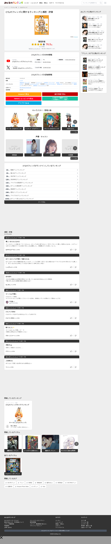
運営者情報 (33, 522)
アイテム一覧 (14, 7)
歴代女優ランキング (93, 18)
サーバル (27, 82)
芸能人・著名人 (43, 3)
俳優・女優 (99, 17)
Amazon (76, 37)
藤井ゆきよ (49, 482)
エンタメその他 (97, 72)
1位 (10, 303)
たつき (21, 80)
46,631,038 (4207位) (70, 59)
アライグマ (51, 82)
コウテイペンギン (34, 84)
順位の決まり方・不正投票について (14, 522)
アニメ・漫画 (14, 402)
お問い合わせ (8, 527)
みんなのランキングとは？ (11, 520)
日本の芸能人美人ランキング (96, 32)
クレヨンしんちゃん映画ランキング (98, 81)
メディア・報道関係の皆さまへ (38, 524)
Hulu (43, 486)
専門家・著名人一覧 (86, 525)
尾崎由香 (22, 82)
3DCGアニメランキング (34, 48)
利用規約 (6, 525)
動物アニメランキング (11, 290)
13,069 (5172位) (47, 67)
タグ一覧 (83, 520)
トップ (5, 7)
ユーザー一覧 (84, 524)
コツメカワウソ (42, 85)
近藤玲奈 (35, 85)
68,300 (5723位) (47, 62)
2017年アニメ (11, 482)
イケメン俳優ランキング (95, 25)
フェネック (39, 82)
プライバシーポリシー (36, 525)
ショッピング (34, 3)
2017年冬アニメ (71, 482)
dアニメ (35, 486)
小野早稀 (46, 82)
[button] (1, 537)
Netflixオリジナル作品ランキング (97, 73)
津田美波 (59, 482)
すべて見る (74, 132)
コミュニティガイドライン (37, 520)
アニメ (22, 482)
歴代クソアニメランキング (12, 341)
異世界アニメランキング (11, 272)
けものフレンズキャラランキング (17, 405)
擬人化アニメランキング (11, 237)
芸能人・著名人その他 (102, 31)
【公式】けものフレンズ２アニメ (22, 68)
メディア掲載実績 (9, 524)
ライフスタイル (59, 3)
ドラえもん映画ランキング (95, 89)
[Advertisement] (41, 217)
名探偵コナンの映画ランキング (96, 67)
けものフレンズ (23, 7)
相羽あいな (59, 84)
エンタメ (26, 3)
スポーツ (51, 3)
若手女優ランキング (93, 46)
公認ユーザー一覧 (86, 527)
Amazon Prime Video (23, 486)
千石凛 (11, 301)
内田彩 (57, 82)
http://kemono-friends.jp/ (25, 87)
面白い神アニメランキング (12, 357)
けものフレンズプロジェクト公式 (22, 61)
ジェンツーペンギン (50, 84)
